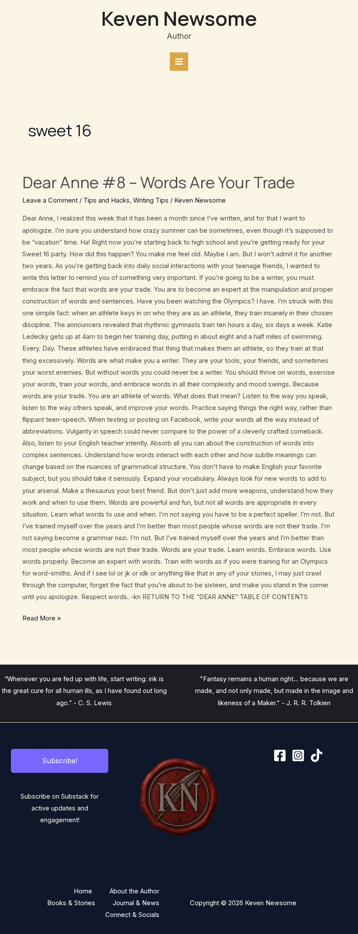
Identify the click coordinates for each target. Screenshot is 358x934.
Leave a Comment (50, 200)
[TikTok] (316, 755)
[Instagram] (298, 755)
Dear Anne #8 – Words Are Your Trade (158, 182)
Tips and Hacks (106, 200)
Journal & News (136, 903)
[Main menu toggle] (179, 61)
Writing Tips (151, 200)
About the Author (134, 891)
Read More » (41, 617)
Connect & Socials (132, 915)
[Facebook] (279, 755)
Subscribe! (59, 760)
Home (83, 891)
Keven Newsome (179, 18)
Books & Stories (71, 903)
